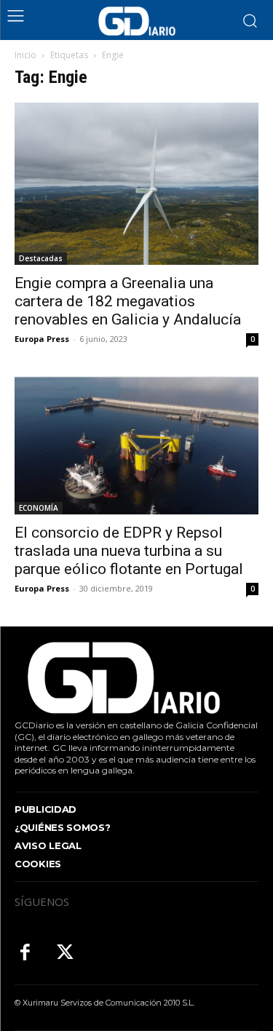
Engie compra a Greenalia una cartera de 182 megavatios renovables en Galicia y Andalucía (128, 301)
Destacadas (41, 258)
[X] (65, 953)
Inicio (25, 55)
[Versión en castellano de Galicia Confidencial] (137, 21)
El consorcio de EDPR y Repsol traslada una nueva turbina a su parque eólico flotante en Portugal (129, 551)
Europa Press (42, 338)
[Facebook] (25, 953)
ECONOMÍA (38, 508)
